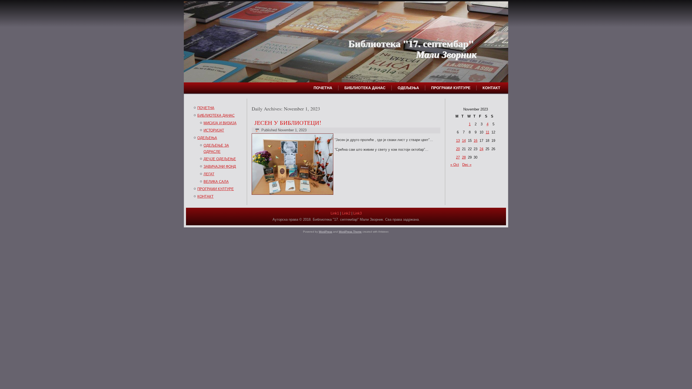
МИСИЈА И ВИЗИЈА (220, 123)
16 (475, 141)
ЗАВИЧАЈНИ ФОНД (220, 167)
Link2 (346, 213)
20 (458, 149)
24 (481, 149)
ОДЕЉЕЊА (408, 88)
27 (458, 157)
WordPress (325, 231)
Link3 (357, 213)
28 (464, 157)
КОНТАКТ (491, 88)
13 (458, 141)
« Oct (454, 165)
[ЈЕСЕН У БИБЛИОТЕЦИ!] (293, 195)
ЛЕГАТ (209, 174)
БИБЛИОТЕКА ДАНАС (364, 88)
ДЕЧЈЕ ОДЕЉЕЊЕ (220, 159)
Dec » (466, 165)
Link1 (335, 213)
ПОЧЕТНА (323, 88)
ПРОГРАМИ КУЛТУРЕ (450, 88)
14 (464, 141)
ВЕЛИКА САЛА (216, 182)
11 (487, 132)
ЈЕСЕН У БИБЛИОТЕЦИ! (287, 122)
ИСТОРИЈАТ (214, 130)
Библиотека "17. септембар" (411, 43)
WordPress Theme (350, 231)
